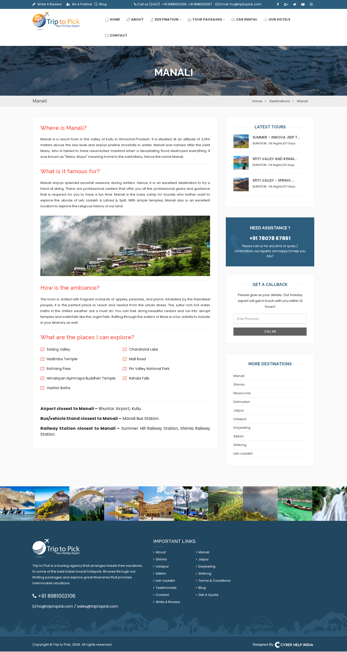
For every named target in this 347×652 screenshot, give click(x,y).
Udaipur (240, 419)
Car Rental (246, 19)
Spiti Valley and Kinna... (275, 158)
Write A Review (49, 4)
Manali (238, 375)
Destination (166, 19)
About (137, 19)
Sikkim (238, 436)
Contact (118, 35)
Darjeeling (241, 427)
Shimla (239, 384)
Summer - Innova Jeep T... (276, 137)
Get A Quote (208, 594)
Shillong (239, 444)
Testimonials (166, 587)
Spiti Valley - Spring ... (273, 180)
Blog (103, 4)
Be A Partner (81, 4)
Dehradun (241, 401)
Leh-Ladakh (243, 453)
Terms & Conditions (214, 580)
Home (114, 19)
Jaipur (238, 410)
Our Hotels (279, 19)
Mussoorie (242, 393)
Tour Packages (207, 19)
